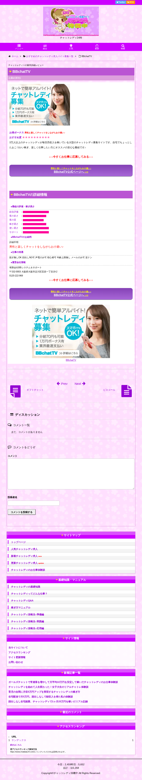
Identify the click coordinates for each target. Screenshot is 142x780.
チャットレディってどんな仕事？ (29, 593)
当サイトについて (18, 647)
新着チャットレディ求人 (26, 556)
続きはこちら (16, 745)
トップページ (18, 542)
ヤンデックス (19, 740)
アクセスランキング (19, 652)
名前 (71, 497)
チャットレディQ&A (22, 600)
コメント (12, 456)
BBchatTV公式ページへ (71, 170)
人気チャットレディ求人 (24, 549)
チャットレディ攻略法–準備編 (27, 614)
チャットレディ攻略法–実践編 (27, 621)
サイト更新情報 (16, 657)
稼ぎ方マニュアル (20, 607)
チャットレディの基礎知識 (25, 586)
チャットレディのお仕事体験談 (28, 570)
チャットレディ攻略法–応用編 (27, 628)
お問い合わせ (15, 662)
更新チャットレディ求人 (27, 563)
